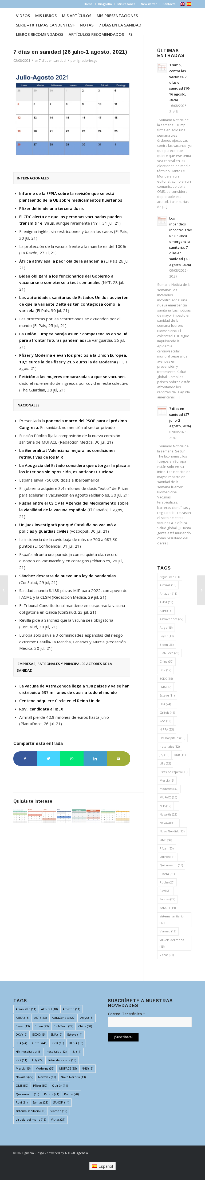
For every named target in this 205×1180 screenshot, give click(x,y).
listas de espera (173, 772)
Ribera (167, 874)
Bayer (167, 636)
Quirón (167, 857)
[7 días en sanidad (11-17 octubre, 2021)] (20, 816)
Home (88, 4)
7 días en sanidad (52, 60)
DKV (165, 670)
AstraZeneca (171, 619)
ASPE (166, 611)
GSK (165, 721)
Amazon (168, 593)
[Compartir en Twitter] (48, 758)
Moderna (169, 789)
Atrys (166, 627)
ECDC (166, 679)
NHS (165, 806)
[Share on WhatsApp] (72, 758)
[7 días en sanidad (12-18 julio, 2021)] (64, 816)
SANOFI (168, 908)
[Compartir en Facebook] (25, 758)
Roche (167, 882)
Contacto (169, 4)
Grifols (167, 712)
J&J (164, 755)
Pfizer (167, 848)
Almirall (168, 585)
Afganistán (170, 577)
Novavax (168, 823)
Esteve (167, 695)
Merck (167, 780)
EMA (165, 687)
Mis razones (126, 4)
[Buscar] (131, 34)
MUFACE (168, 797)
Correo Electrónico (126, 1013)
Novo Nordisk (172, 831)
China (166, 661)
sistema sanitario (172, 919)
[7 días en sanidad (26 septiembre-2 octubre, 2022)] (108, 816)
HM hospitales (172, 738)
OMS (166, 840)
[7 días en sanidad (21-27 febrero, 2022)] (49, 816)
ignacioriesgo (87, 60)
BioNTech (169, 653)
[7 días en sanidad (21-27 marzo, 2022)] (122, 816)
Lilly (165, 763)
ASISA (166, 602)
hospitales (170, 746)
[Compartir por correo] (118, 758)
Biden (167, 645)
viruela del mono (172, 943)
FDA (165, 704)
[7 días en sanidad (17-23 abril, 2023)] (79, 816)
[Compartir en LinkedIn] (95, 758)
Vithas (167, 955)
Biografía (105, 4)
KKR (180, 755)
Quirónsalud (171, 865)
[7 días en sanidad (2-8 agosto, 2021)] (35, 816)
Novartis (168, 814)
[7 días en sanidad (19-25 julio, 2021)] (4, 590)
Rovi (165, 891)
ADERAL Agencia (76, 1153)
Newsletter (149, 4)
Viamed (168, 931)
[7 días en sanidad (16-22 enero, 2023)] (93, 816)
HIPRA (167, 729)
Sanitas (167, 899)
